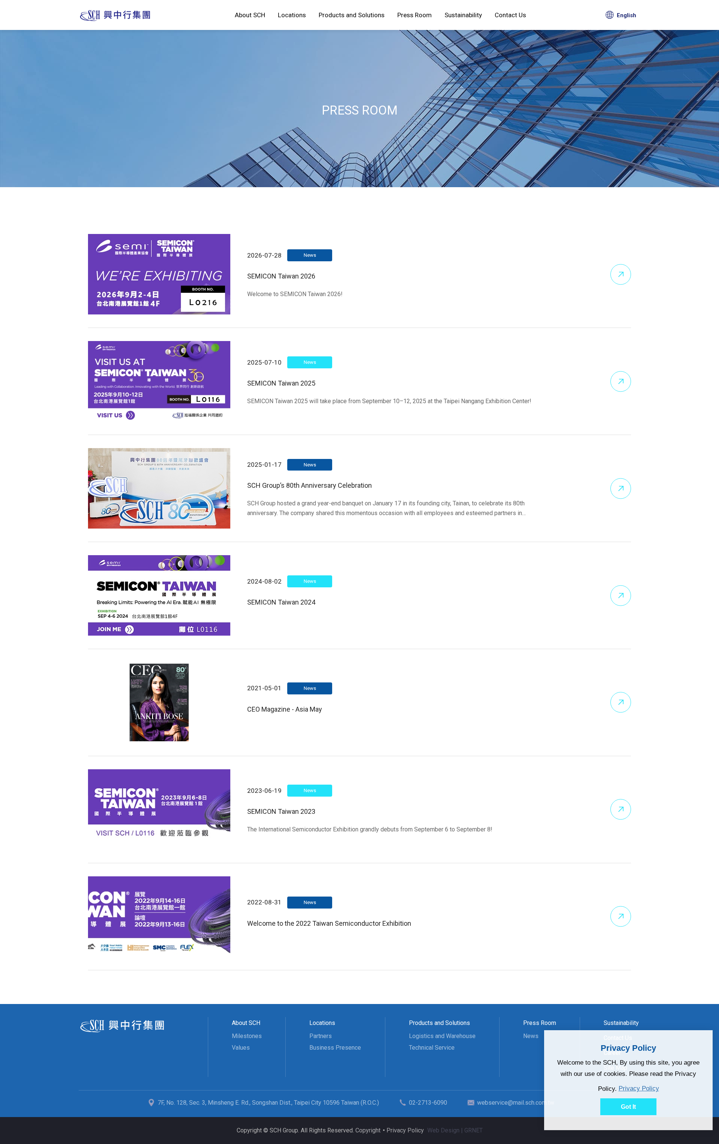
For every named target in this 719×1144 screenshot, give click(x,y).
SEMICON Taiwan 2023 (281, 811)
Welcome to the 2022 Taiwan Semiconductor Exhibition (329, 923)
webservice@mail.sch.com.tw (515, 1102)
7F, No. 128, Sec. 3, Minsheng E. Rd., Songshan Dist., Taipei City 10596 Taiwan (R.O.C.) (268, 1102)
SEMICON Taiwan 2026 (281, 276)
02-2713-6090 (428, 1102)
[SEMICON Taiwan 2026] (159, 274)
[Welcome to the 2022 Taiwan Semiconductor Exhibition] (159, 916)
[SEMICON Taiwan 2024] (159, 595)
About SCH (250, 15)
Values (241, 1047)
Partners (320, 1036)
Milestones (247, 1036)
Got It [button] (628, 1107)
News (531, 1036)
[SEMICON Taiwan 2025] (159, 381)
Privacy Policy (405, 1130)
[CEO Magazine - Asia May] (159, 702)
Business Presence (335, 1047)
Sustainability (463, 15)
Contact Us (510, 15)
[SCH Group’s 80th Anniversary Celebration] (159, 488)
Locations (292, 15)
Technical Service (432, 1047)
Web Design (443, 1130)
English (626, 15)
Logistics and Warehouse (442, 1036)
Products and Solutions (352, 15)
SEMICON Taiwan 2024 (281, 602)
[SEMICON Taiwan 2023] (159, 809)
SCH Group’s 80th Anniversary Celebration (309, 485)
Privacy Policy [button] (639, 1088)
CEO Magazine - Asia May (284, 709)
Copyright (367, 1130)
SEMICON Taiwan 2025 (281, 383)
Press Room (115, 15)
